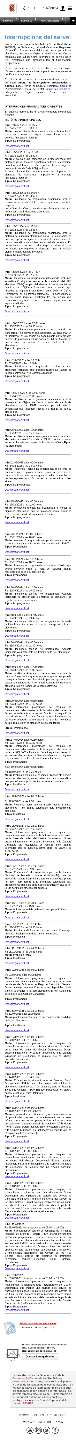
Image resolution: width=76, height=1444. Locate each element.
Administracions (50, 21)
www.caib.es (21, 1381)
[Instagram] (38, 1430)
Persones (7, 21)
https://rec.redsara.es (58, 89)
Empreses (26, 21)
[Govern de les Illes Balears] (12, 8)
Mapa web (29, 1422)
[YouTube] (30, 1430)
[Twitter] (46, 1430)
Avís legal (45, 1422)
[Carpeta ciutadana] (62, 8)
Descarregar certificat (17, 145)
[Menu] (69, 8)
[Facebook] (55, 1430)
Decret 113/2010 (22, 1403)
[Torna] (24, 8)
